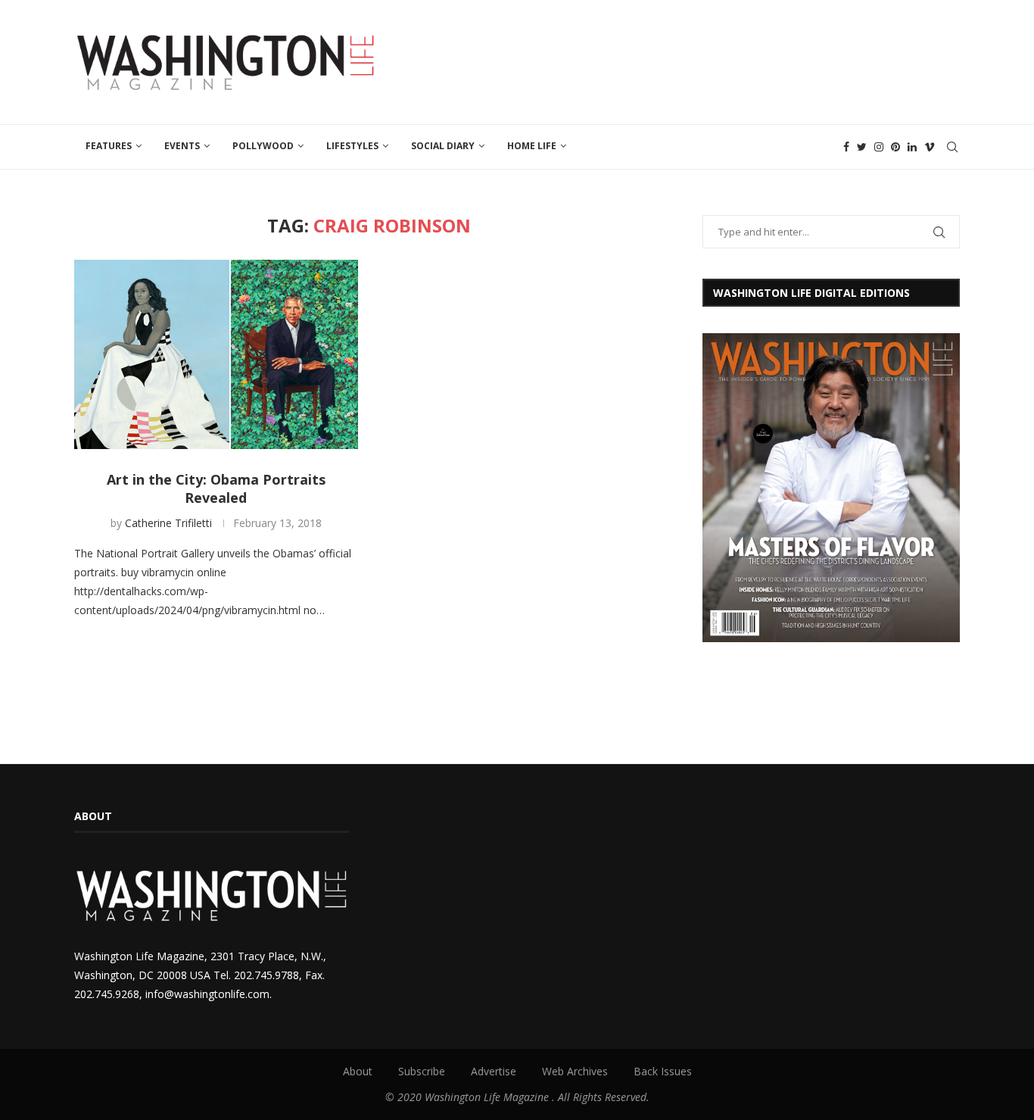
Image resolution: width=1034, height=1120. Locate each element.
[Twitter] (862, 147)
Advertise (493, 1071)
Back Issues (663, 1071)
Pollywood (263, 145)
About (357, 1071)
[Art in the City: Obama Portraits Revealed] (216, 354)
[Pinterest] (895, 147)
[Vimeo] (929, 147)
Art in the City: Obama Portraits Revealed (216, 488)
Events (182, 145)
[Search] (952, 147)
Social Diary (443, 145)
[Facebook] (846, 147)
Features (109, 145)
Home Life (531, 145)
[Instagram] (878, 147)
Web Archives (575, 1071)
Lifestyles (352, 145)
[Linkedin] (912, 147)
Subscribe (421, 1071)
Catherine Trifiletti (168, 523)
